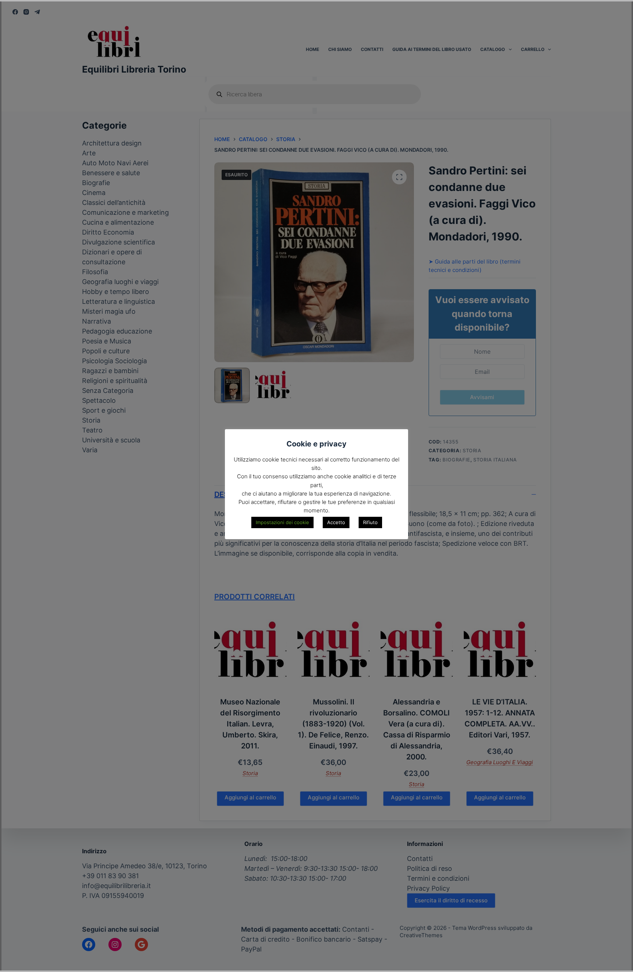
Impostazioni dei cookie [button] (282, 522)
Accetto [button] (336, 522)
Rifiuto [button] (370, 522)
